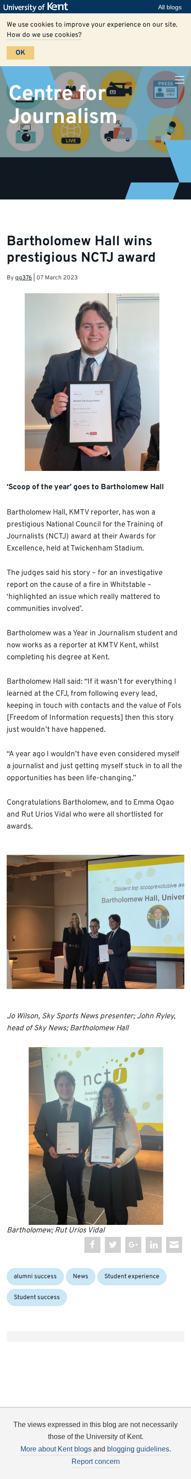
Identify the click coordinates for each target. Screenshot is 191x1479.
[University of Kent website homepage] (38, 7)
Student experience (131, 1276)
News (80, 1276)
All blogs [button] (170, 7)
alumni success (35, 1276)
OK (20, 52)
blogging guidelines (138, 1449)
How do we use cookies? (44, 35)
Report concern (96, 1461)
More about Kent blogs (56, 1449)
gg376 (23, 278)
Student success (37, 1297)
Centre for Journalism (63, 105)
